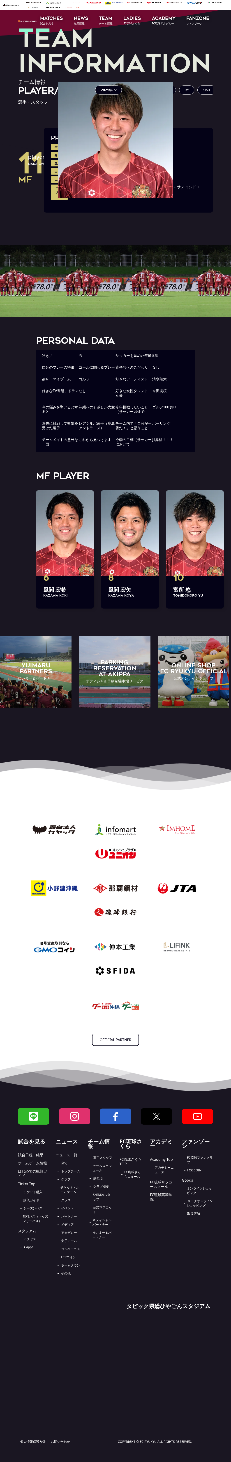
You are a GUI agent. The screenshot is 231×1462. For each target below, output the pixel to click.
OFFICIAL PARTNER (115, 1039)
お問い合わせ (60, 1441)
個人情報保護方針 (33, 1441)
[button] (52, 20)
